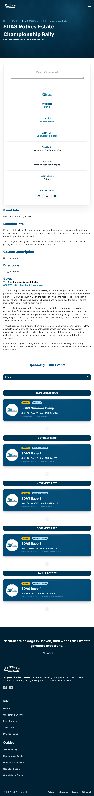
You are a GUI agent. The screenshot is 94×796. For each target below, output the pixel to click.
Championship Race (47, 136)
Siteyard (86, 792)
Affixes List (10, 749)
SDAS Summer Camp (37, 408)
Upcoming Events (13, 715)
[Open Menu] (89, 5)
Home (6, 21)
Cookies (63, 792)
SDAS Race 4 (31, 588)
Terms (75, 792)
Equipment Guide (13, 756)
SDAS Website (10, 285)
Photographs (10, 734)
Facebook (25, 285)
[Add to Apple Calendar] (47, 196)
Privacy (52, 792)
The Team (9, 727)
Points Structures (13, 762)
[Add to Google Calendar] (39, 196)
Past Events (18, 21)
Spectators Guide (13, 775)
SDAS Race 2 (31, 498)
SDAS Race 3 (31, 543)
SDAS (47, 107)
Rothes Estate (47, 121)
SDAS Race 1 (31, 453)
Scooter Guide (11, 769)
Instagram (38, 285)
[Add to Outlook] (55, 196)
